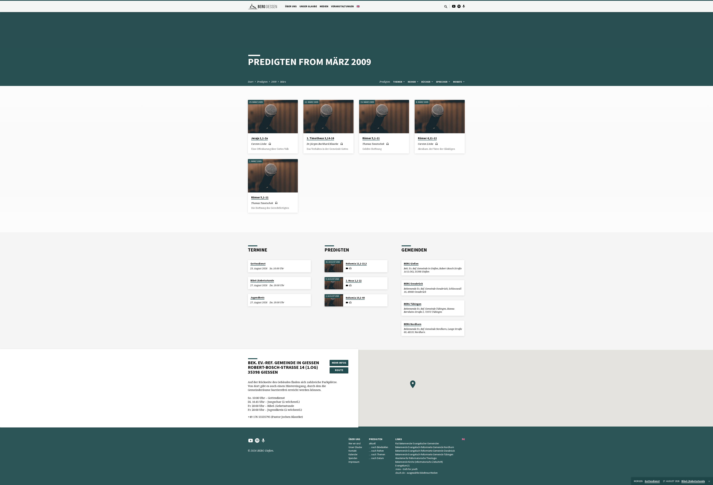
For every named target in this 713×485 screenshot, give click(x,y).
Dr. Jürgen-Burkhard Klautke (322, 144)
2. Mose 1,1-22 (354, 280)
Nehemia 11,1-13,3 (356, 263)
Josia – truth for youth (406, 469)
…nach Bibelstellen (378, 447)
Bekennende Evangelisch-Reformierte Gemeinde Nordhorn (424, 447)
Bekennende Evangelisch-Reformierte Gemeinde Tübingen (424, 454)
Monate (458, 81)
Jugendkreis (257, 297)
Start (250, 81)
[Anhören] (269, 144)
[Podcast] (464, 6)
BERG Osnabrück (413, 283)
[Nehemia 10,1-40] (334, 300)
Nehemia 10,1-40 (355, 297)
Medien (324, 6)
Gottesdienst (258, 263)
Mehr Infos (339, 362)
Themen (398, 81)
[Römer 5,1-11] (384, 116)
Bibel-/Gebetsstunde (262, 280)
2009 (273, 81)
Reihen (412, 81)
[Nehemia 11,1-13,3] (334, 266)
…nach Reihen (376, 450)
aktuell (372, 443)
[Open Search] (446, 6)
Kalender (353, 454)
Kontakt (352, 450)
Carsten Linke (258, 144)
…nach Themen (377, 454)
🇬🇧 (358, 6)
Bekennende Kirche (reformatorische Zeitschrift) (419, 461)
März (283, 81)
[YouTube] (454, 6)
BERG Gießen (411, 263)
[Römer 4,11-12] (440, 116)
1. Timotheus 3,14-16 (320, 138)
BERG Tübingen (412, 304)
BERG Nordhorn (412, 324)
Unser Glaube (308, 6)
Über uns (291, 6)
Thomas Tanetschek (373, 144)
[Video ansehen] (347, 268)
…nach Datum (376, 458)
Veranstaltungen (342, 6)
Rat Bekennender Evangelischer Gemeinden (417, 443)
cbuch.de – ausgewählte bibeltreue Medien (416, 472)
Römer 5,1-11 (371, 138)
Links (398, 439)
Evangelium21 (402, 465)
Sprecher (442, 81)
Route (339, 370)
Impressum (354, 461)
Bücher (426, 81)
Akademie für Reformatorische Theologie (416, 458)
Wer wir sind (355, 443)
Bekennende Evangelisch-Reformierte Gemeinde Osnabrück (425, 450)
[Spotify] (459, 6)
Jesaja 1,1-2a (259, 138)
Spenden (353, 458)
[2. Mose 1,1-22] (334, 283)
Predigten (262, 81)
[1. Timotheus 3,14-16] (328, 116)
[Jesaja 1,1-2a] (273, 116)
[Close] (709, 481)
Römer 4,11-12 (427, 138)
